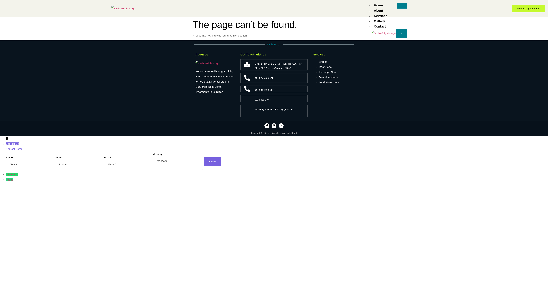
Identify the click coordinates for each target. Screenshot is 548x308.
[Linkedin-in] (281, 125)
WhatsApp (12, 174)
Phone (9, 179)
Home (378, 5)
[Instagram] (274, 125)
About (378, 10)
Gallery (379, 21)
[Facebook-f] (266, 125)
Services (380, 16)
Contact (380, 26)
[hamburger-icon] (402, 6)
